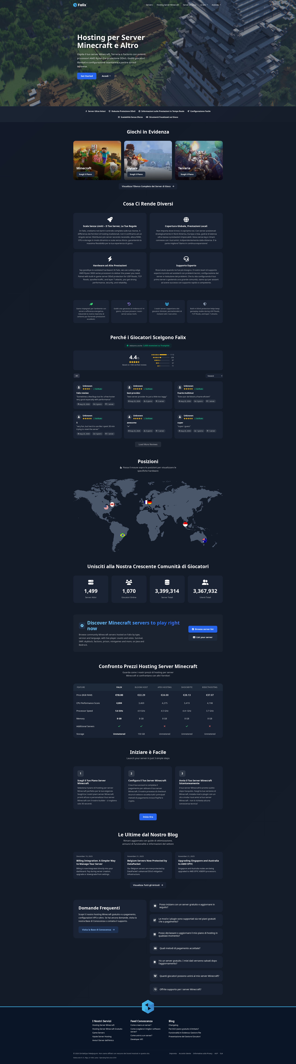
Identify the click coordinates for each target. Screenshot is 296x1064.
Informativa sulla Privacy (202, 1053)
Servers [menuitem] (149, 5)
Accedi (105, 76)
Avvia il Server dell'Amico (103, 1040)
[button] (148, 502)
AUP (216, 1053)
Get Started (87, 76)
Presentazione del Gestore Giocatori (184, 1036)
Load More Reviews (148, 444)
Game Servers (98, 1032)
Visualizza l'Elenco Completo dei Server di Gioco (146, 186)
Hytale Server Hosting (101, 1036)
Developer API (137, 1039)
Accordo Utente (185, 1053)
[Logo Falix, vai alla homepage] (80, 5)
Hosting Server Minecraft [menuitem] (168, 5)
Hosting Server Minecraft (103, 1025)
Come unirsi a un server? (141, 1035)
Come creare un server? (141, 1025)
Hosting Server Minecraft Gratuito (107, 1029)
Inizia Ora (148, 816)
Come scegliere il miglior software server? (145, 1030)
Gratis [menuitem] (203, 5)
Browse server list (204, 629)
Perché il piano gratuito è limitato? (184, 1029)
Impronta (173, 1053)
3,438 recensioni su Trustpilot (156, 345)
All (77, 376)
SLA (221, 1053)
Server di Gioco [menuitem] (189, 5)
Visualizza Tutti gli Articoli (146, 885)
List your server (204, 637)
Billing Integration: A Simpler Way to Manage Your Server (95, 862)
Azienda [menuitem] (215, 5)
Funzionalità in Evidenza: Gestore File (185, 1032)
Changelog (173, 1025)
